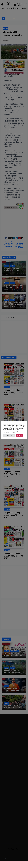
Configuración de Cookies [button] (9, 435)
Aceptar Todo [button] (19, 435)
